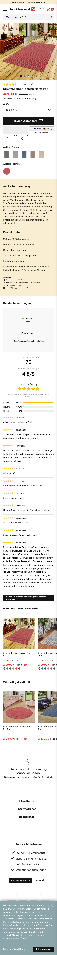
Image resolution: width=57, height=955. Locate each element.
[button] (41, 130)
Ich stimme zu (43, 949)
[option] (28, 2)
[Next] (51, 52)
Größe (6, 104)
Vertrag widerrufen (20, 880)
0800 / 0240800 (28, 773)
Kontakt (41, 880)
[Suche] (51, 17)
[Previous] (6, 52)
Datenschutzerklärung (14, 949)
